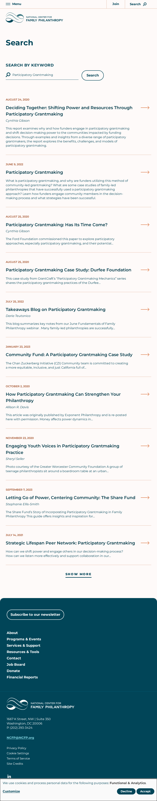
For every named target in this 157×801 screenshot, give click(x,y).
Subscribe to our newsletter (35, 614)
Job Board (16, 664)
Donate (13, 671)
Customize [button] (11, 791)
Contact (14, 658)
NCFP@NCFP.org (20, 738)
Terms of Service (18, 758)
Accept (145, 791)
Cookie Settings (18, 753)
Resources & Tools (23, 652)
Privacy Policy (16, 748)
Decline (126, 791)
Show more (78, 574)
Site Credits (15, 763)
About (12, 633)
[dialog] (78, 790)
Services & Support (23, 645)
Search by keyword (30, 65)
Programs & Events (24, 639)
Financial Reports (22, 677)
